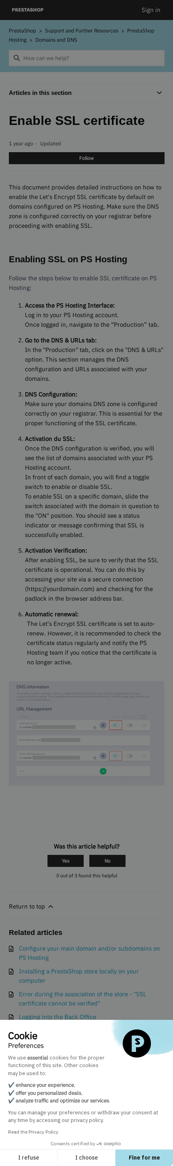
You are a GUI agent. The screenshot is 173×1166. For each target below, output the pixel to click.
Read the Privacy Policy (33, 1132)
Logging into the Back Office (57, 1017)
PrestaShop (22, 30)
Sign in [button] (151, 10)
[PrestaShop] (28, 10)
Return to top (28, 906)
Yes (66, 861)
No (108, 861)
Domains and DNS (56, 39)
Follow (86, 158)
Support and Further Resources (81, 30)
